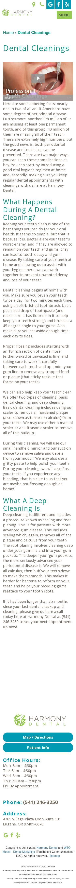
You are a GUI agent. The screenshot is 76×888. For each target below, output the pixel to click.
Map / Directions (38, 737)
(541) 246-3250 (40, 802)
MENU (64, 14)
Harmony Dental (46, 847)
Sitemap (54, 856)
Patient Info (38, 747)
